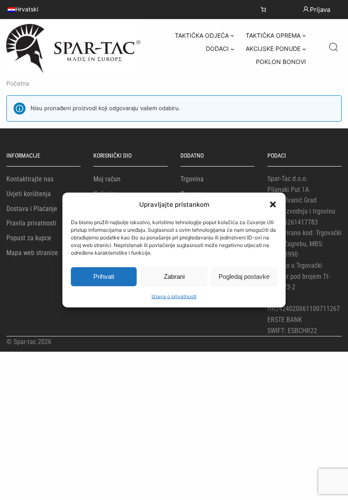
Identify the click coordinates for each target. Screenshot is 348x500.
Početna (17, 83)
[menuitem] (22, 9)
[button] (273, 204)
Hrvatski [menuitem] (26, 9)
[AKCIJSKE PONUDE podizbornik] (304, 49)
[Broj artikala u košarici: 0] (263, 9)
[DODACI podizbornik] (232, 49)
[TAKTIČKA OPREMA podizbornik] (304, 35)
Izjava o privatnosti (174, 296)
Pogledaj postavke (244, 276)
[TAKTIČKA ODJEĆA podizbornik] (232, 35)
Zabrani (174, 276)
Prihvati (103, 276)
